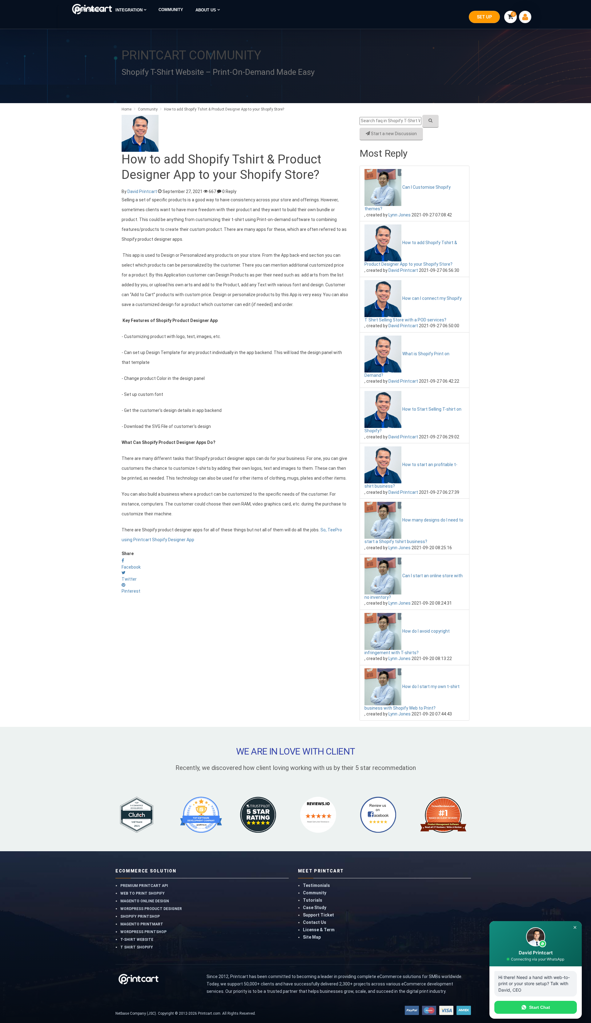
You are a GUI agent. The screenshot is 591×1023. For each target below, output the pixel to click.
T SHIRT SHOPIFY (136, 947)
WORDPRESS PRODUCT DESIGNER (151, 909)
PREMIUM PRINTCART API (144, 886)
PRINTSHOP (88, 10)
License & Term (319, 929)
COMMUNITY (171, 10)
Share (128, 553)
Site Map (312, 937)
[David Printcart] (140, 133)
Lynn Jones (399, 214)
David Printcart (142, 191)
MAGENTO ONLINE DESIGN (144, 901)
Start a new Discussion (393, 133)
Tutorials (312, 900)
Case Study (314, 907)
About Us (206, 10)
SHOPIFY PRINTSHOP (140, 916)
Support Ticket (318, 914)
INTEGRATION (129, 10)
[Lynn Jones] (383, 187)
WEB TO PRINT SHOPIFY (142, 893)
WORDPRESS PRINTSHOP (143, 932)
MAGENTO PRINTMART (141, 924)
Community (314, 892)
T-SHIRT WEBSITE (136, 939)
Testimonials (316, 885)
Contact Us (314, 922)
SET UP (484, 16)
